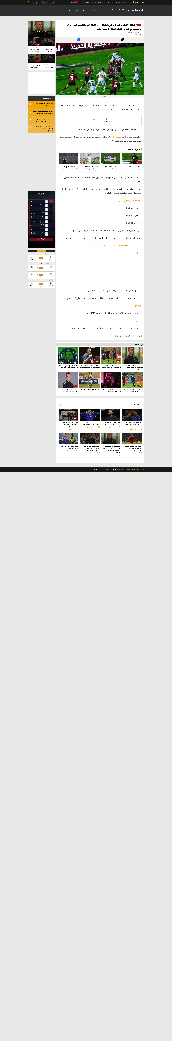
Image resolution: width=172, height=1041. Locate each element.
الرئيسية (121, 10)
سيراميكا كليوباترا (106, 121)
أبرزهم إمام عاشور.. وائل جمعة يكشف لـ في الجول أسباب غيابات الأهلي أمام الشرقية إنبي (41, 128)
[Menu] (142, 2)
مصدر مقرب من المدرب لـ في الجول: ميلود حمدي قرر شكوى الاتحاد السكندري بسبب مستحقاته (111, 449)
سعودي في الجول (69, 450)
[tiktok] (50, 2)
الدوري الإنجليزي (132, 429)
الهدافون (86, 10)
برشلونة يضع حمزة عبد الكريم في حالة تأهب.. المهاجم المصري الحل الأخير (41, 120)
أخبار (117, 2)
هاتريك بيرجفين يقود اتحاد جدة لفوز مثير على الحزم (69, 447)
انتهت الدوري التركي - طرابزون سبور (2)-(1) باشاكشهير (41, 104)
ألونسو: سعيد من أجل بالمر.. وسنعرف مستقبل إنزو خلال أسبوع (133, 424)
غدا (32, 251)
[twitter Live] (40, 2)
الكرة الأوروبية (112, 427)
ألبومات (60, 10)
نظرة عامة (112, 10)
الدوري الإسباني (51, 253)
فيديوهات (100, 2)
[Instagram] (43, 2)
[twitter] (36, 2)
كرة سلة (71, 429)
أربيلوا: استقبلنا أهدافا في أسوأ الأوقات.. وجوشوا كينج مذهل (111, 423)
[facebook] (33, 2)
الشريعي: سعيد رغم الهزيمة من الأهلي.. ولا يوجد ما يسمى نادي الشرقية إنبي (41, 112)
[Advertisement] (126, 274)
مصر (123, 2)
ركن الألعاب (85, 2)
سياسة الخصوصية (105, 469)
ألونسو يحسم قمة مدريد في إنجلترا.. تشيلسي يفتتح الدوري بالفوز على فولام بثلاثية (91, 448)
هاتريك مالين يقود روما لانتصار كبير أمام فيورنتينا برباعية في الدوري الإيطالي (133, 448)
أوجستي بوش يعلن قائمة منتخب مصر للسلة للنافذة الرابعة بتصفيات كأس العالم (69, 424)
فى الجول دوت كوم (135, 469)
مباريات (109, 2)
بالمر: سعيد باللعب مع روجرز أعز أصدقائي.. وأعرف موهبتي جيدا (90, 423)
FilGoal (136, 34)
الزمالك (94, 121)
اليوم (41, 251)
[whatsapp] (53, 2)
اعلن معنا (96, 469)
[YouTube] (46, 2)
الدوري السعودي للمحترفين (49, 263)
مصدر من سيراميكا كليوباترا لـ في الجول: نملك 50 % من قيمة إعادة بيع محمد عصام (35, 66)
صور (93, 2)
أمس (50, 251)
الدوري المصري (74, 2)
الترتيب (103, 10)
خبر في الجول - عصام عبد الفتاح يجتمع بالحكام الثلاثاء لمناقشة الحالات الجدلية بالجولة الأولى (34, 50)
